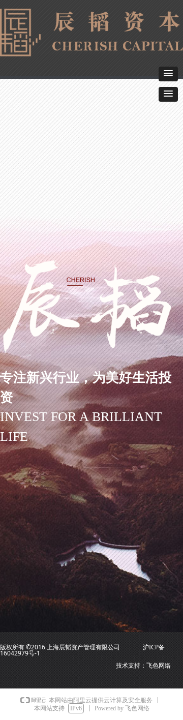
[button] (168, 74)
